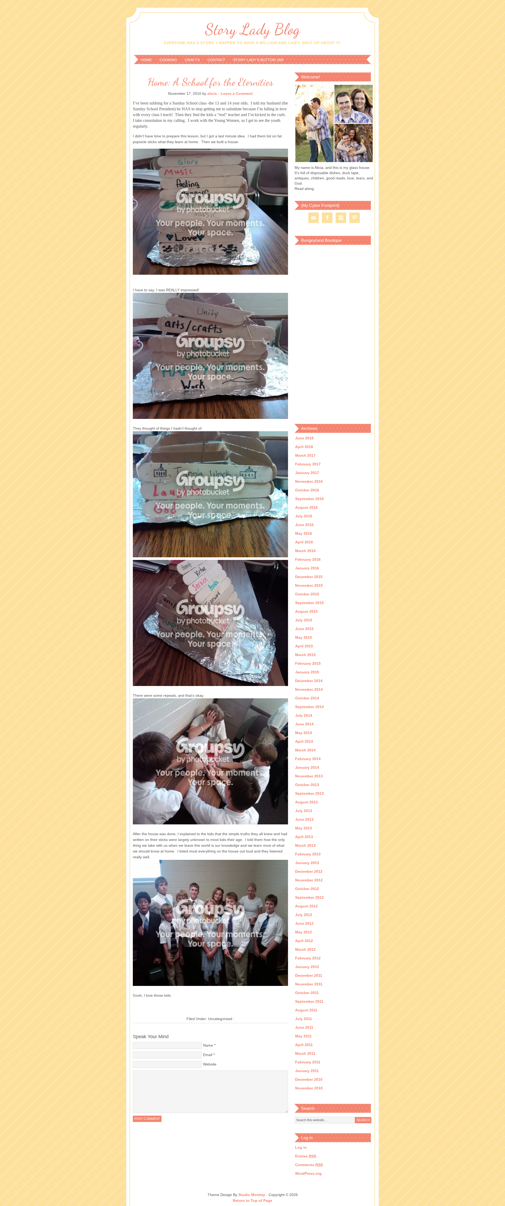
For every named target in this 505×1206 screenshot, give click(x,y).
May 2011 (303, 1036)
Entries (305, 1156)
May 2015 (303, 637)
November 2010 (309, 1088)
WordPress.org (308, 1173)
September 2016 (309, 499)
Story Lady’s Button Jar (258, 60)
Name (208, 1045)
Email (207, 1055)
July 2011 (303, 1019)
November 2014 (309, 689)
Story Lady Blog (252, 29)
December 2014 (308, 681)
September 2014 (309, 707)
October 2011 (307, 993)
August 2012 (306, 906)
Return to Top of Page (252, 1200)
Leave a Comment (237, 93)
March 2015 (305, 655)
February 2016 (308, 559)
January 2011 (307, 1071)
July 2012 (303, 915)
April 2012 (304, 941)
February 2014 (308, 759)
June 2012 (304, 923)
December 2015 (308, 577)
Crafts (192, 60)
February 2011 (307, 1062)
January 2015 (307, 672)
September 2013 (309, 793)
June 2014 (304, 724)
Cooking (168, 60)
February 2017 (308, 464)
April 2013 (304, 837)
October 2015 (307, 594)
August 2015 (306, 611)
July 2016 (303, 516)
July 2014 (303, 715)
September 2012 (309, 897)
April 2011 (304, 1045)
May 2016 (303, 533)
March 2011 (305, 1053)
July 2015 (303, 620)
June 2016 (304, 525)
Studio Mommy (251, 1195)
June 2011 (304, 1027)
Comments (309, 1165)
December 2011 (308, 975)
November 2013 (309, 776)
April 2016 (304, 542)
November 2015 (309, 585)
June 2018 (304, 438)
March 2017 (305, 455)
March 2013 (305, 845)
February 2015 (308, 663)
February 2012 (308, 958)
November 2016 (309, 481)
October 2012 (307, 889)
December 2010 (308, 1079)
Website (209, 1064)
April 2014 (304, 741)
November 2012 (309, 880)
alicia (212, 93)
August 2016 (306, 507)
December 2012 (308, 871)
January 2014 (307, 767)
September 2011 (309, 1001)
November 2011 (308, 984)
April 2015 (304, 646)
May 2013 (303, 828)
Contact (216, 60)
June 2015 (304, 629)
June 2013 (304, 819)
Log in (301, 1147)
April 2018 (304, 447)
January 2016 (307, 568)
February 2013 (308, 854)
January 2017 (307, 473)
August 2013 (306, 802)
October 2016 (307, 490)
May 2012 (303, 932)
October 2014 (307, 698)
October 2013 (307, 785)
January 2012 (307, 967)
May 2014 (303, 733)
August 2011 (306, 1010)
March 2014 (305, 750)
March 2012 (305, 949)
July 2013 (303, 811)
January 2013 (307, 863)
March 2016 (305, 551)
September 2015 (309, 603)
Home (146, 60)
